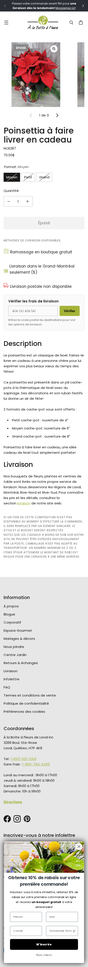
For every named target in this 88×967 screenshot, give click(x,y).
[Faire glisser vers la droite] (57, 115)
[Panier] (81, 22)
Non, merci (44, 955)
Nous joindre (14, 646)
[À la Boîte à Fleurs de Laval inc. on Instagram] (17, 819)
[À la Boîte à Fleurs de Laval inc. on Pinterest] (27, 819)
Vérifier (69, 311)
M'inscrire (44, 944)
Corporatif (12, 622)
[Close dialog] (78, 846)
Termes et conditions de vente (30, 695)
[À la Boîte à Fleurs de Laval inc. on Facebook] (7, 819)
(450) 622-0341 (24, 758)
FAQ (7, 687)
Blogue (9, 614)
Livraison (11, 671)
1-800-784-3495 (36, 764)
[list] (44, 74)
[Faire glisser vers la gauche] (31, 115)
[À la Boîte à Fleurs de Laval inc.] (43, 22)
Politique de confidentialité (26, 703)
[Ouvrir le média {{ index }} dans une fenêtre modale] (36, 74)
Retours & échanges (21, 663)
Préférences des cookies (24, 711)
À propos (11, 606)
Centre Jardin (15, 654)
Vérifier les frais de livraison (33, 301)
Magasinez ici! (66, 8)
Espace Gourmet (18, 630)
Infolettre (11, 679)
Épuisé (44, 223)
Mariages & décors (19, 638)
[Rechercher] (71, 22)
